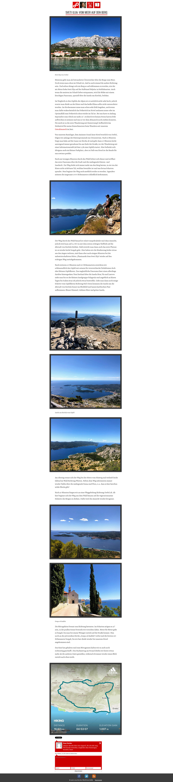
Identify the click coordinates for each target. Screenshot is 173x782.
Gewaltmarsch (61, 129)
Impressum (98, 780)
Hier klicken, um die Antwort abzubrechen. (66, 753)
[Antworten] (100, 743)
